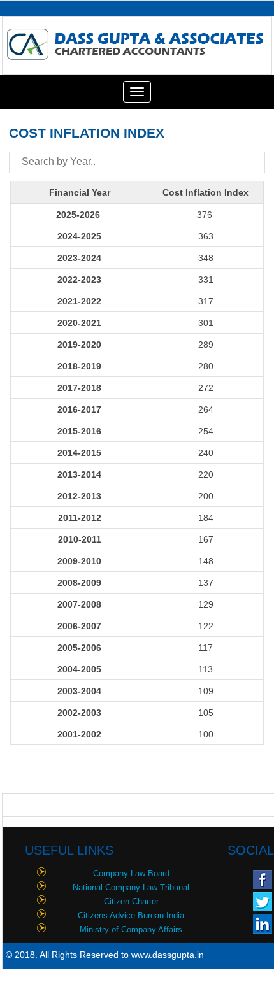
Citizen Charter (131, 901)
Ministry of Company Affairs (131, 929)
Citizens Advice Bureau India (131, 915)
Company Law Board (131, 873)
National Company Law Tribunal (131, 887)
